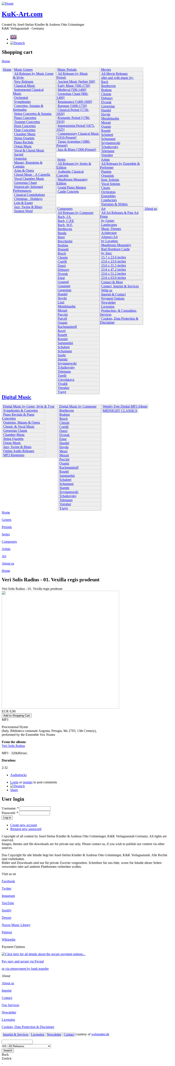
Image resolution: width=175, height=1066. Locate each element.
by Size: (106, 253)
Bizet (61, 237)
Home (6, 61)
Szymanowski (110, 143)
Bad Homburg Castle (115, 249)
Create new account (23, 825)
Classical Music (24, 85)
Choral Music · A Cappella (32, 174)
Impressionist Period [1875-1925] (76, 127)
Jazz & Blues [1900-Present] (77, 149)
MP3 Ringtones (13, 455)
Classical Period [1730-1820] (73, 111)
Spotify (7, 910)
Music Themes (111, 229)
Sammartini (65, 343)
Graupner (64, 286)
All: (5, 1046)
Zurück (7, 1058)
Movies (106, 69)
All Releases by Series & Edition (74, 165)
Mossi (63, 451)
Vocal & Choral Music (29, 150)
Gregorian (108, 106)
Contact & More (112, 282)
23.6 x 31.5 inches (113, 265)
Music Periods (67, 69)
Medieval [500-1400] (72, 89)
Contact (7, 998)
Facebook (8, 881)
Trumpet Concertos (27, 122)
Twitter (6, 888)
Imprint (7, 990)
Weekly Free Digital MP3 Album (125, 406)
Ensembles (108, 196)
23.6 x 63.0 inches (113, 277)
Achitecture (109, 233)
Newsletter (108, 302)
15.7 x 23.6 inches (113, 257)
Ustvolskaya (66, 379)
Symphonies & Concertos (20, 410)
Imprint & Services (15, 1034)
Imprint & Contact (113, 294)
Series (61, 159)
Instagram (8, 896)
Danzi (62, 265)
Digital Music (16, 397)
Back (5, 1054)
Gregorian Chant (25, 182)
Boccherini (65, 241)
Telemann (107, 151)
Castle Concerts (68, 191)
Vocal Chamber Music (29, 178)
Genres (6, 520)
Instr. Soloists (110, 179)
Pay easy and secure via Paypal (23, 961)
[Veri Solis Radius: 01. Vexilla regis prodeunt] (17, 786)
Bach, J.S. (64, 217)
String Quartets (24, 138)
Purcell (62, 318)
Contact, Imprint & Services (120, 286)
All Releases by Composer (75, 212)
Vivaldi (62, 383)
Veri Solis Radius (13, 746)
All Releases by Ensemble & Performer (120, 165)
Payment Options (112, 298)
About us (150, 208)
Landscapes (109, 224)
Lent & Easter (23, 203)
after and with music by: (117, 77)
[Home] (7, 3)
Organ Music (23, 146)
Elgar (61, 278)
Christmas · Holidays (28, 199)
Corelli (62, 261)
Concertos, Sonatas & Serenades (28, 107)
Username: (10, 808)
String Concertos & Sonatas (32, 113)
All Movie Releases (114, 73)
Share (14, 790)
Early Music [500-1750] (74, 85)
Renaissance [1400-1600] (75, 101)
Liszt (61, 302)
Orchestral (21, 97)
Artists (105, 159)
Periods (7, 527)
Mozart (106, 122)
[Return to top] (2, 1062)
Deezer (6, 917)
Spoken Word (23, 211)
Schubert (107, 134)
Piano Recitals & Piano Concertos (18, 416)
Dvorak (106, 102)
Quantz (106, 126)
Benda (62, 233)
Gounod (63, 282)
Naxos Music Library (16, 925)
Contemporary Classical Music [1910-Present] (78, 135)
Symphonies (22, 101)
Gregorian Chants (15, 430)
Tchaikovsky (109, 147)
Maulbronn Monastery (116, 245)
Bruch (62, 253)
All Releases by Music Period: (72, 75)
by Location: (109, 241)
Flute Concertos (24, 130)
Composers (65, 208)
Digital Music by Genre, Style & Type (28, 406)
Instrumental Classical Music (28, 91)
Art (103, 208)
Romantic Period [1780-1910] (73, 119)
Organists (107, 175)
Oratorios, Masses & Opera (21, 422)
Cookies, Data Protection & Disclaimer (119, 320)
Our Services (10, 1005)
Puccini (63, 314)
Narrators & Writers (114, 204)
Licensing (107, 306)
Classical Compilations (29, 194)
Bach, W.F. (65, 225)
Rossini (63, 339)
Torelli (62, 375)
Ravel (62, 331)
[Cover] (60, 707)
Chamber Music (25, 134)
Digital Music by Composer (77, 406)
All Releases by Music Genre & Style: (33, 75)
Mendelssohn (110, 118)
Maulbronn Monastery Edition (72, 181)
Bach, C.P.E (66, 221)
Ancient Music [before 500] (76, 81)
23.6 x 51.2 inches (113, 273)
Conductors (109, 200)
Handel (106, 110)
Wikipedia (8, 939)
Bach (104, 82)
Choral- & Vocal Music (19, 426)
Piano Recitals (23, 142)
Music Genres (23, 69)
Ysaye (62, 392)
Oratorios (20, 158)
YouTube (8, 903)
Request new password (25, 829)
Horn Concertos (25, 126)
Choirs (105, 188)
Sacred (18, 154)
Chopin (106, 94)
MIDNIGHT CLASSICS (120, 410)
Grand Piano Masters (72, 187)
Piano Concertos (25, 118)
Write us (106, 290)
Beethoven (108, 86)
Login (14, 782)
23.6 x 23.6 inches (113, 261)
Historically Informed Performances (28, 188)
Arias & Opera (24, 170)
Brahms (106, 90)
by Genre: (108, 220)
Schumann (108, 139)
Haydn (105, 114)
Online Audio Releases (18, 451)
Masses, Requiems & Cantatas (27, 164)
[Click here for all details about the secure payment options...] (43, 954)
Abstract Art (109, 237)
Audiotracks (18, 775)
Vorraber (107, 155)
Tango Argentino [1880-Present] (73, 143)
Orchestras (108, 192)
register (28, 782)
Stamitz (63, 359)
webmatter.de (100, 1034)
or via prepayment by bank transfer (25, 968)
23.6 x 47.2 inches (113, 269)
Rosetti (106, 130)
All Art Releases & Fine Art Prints (119, 214)
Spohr (62, 355)
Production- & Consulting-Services (118, 312)
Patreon (7, 932)
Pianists (106, 171)
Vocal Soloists (110, 184)
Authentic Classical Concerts (70, 173)
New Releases (23, 81)
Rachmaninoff (67, 326)
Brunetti (63, 249)
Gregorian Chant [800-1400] (72, 95)
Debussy (107, 98)
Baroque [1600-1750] (72, 106)
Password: (10, 813)
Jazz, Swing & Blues (28, 207)
